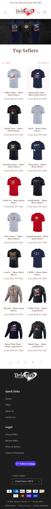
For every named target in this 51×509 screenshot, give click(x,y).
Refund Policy (11, 440)
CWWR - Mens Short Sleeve (37, 273)
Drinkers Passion (20, 501)
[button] (5, 12)
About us (9, 411)
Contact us (10, 417)
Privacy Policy (11, 434)
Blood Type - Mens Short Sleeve (14, 130)
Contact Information (14, 453)
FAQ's (8, 405)
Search (8, 399)
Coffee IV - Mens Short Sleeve (14, 202)
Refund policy (10, 505)
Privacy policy (38, 501)
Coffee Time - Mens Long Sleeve (37, 309)
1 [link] (11, 362)
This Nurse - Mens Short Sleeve (14, 237)
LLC (28, 501)
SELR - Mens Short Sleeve (37, 130)
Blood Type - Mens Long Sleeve (37, 345)
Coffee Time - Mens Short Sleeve (13, 94)
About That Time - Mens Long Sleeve (13, 345)
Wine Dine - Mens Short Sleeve (37, 166)
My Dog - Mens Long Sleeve (14, 309)
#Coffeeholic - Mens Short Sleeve (37, 202)
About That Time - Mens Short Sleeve (37, 94)
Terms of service (24, 505)
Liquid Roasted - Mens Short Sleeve (37, 237)
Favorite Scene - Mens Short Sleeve (13, 166)
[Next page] (40, 362)
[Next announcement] (46, 3)
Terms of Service (13, 447)
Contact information (41, 505)
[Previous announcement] (5, 3)
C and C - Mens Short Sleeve (13, 273)
